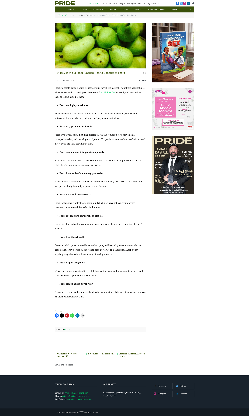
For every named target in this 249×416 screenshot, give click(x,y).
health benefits (108, 92)
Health (112, 9)
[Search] (191, 9)
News (125, 9)
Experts (175, 9)
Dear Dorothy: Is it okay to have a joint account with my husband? (131, 3)
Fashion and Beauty (93, 9)
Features (72, 9)
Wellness (142, 80)
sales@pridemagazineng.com (79, 399)
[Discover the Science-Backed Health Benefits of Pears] (100, 45)
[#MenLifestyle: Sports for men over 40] (69, 343)
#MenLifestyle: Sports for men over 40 (68, 355)
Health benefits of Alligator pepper (132, 355)
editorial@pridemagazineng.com (75, 396)
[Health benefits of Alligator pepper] (131, 343)
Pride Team (61, 80)
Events (138, 9)
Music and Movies (156, 9)
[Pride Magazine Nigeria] (65, 3)
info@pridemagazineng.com (76, 393)
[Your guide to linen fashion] (100, 343)
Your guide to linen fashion (101, 354)
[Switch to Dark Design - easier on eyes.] (193, 3)
